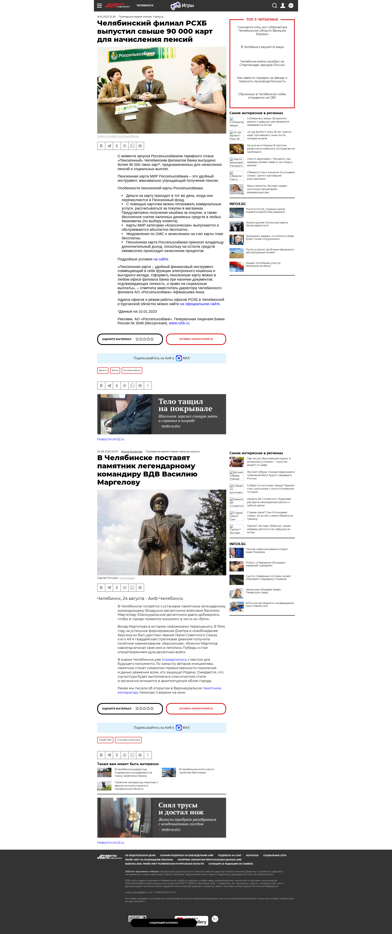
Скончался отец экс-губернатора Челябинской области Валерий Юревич (262, 31)
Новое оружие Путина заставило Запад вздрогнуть (267, 224)
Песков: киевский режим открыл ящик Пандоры (267, 550)
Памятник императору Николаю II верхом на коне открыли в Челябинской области (136, 785)
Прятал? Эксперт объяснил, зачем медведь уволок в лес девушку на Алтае (269, 529)
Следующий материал (163, 923)
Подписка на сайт (229, 855)
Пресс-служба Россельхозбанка (118, 136)
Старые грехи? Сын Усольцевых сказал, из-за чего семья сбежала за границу (270, 515)
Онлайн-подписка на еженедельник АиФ (186, 855)
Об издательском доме (140, 855)
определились (175, 660)
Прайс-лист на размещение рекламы (149, 859)
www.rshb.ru (179, 323)
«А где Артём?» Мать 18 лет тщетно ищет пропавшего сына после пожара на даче (269, 135)
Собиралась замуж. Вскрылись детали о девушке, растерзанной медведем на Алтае (268, 121)
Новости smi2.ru (110, 439)
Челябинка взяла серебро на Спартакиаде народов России (262, 63)
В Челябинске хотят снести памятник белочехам (196, 771)
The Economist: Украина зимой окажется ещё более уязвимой (265, 210)
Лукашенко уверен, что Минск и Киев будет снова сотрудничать (270, 237)
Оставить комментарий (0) (196, 339)
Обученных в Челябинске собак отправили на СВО (262, 96)
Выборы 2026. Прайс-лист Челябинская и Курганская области (164, 864)
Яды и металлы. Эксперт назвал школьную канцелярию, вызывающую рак (267, 189)
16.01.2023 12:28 (106, 16)
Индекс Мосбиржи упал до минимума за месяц (263, 264)
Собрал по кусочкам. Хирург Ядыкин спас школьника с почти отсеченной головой (270, 488)
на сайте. (161, 259)
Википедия (127, 577)
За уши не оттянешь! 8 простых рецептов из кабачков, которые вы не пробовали (271, 148)
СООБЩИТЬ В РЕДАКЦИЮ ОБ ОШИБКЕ (230, 864)
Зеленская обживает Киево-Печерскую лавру (264, 591)
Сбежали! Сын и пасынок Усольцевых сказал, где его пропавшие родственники (271, 175)
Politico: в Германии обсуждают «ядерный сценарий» (266, 564)
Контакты (252, 855)
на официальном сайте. (200, 304)
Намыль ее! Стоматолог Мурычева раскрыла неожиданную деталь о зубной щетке (269, 502)
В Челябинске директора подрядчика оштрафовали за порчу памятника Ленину (133, 772)
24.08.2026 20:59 (107, 451)
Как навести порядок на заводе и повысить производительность (262, 79)
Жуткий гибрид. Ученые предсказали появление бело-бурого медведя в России (271, 475)
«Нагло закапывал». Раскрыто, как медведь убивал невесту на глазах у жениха (270, 162)
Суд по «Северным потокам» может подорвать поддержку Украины (268, 577)
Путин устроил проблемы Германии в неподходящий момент (270, 251)
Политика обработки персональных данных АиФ (210, 859)
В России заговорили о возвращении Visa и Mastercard (270, 604)
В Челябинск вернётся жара (262, 47)
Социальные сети (274, 855)
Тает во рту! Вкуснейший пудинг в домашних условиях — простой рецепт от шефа (269, 461)
